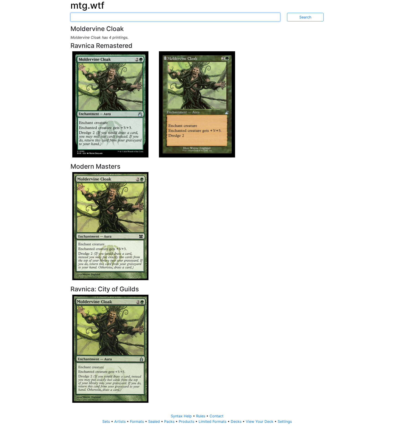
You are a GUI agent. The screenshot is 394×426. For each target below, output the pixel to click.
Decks (237, 421)
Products (187, 421)
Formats (137, 421)
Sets (106, 421)
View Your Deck (260, 421)
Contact (216, 416)
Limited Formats (213, 421)
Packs (170, 421)
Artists (120, 421)
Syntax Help (182, 416)
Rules (201, 416)
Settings (285, 421)
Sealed (154, 421)
